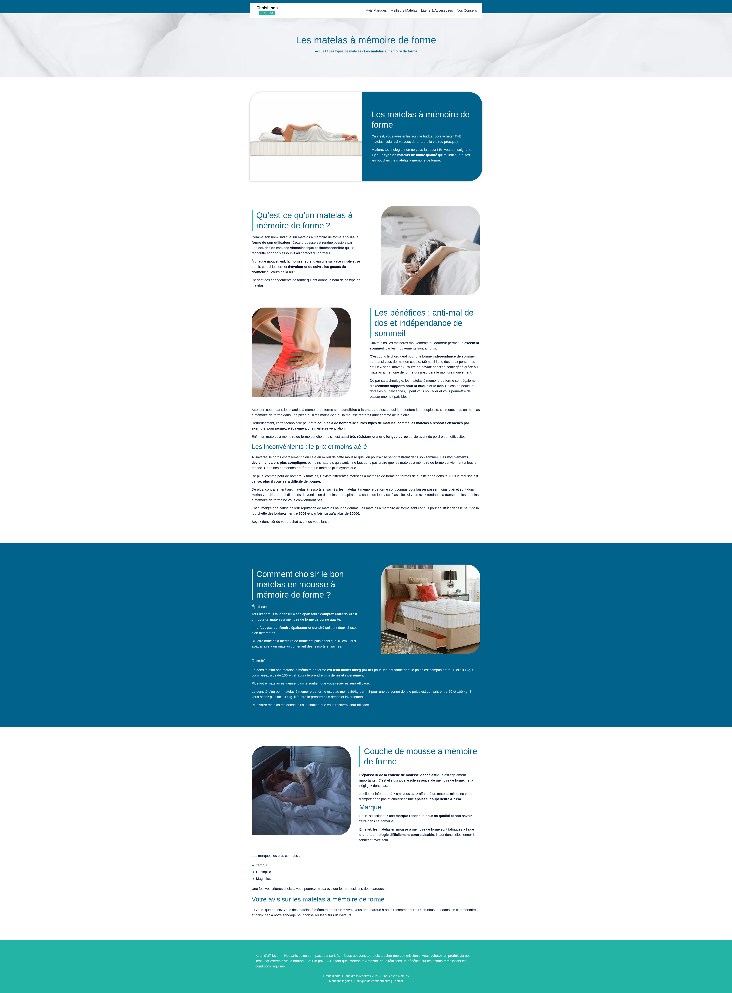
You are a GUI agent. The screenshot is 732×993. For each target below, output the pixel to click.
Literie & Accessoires (437, 10)
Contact (397, 981)
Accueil (320, 51)
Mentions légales (340, 981)
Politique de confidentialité (372, 981)
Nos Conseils (467, 10)
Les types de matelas (345, 51)
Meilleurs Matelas (404, 10)
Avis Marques (376, 10)
